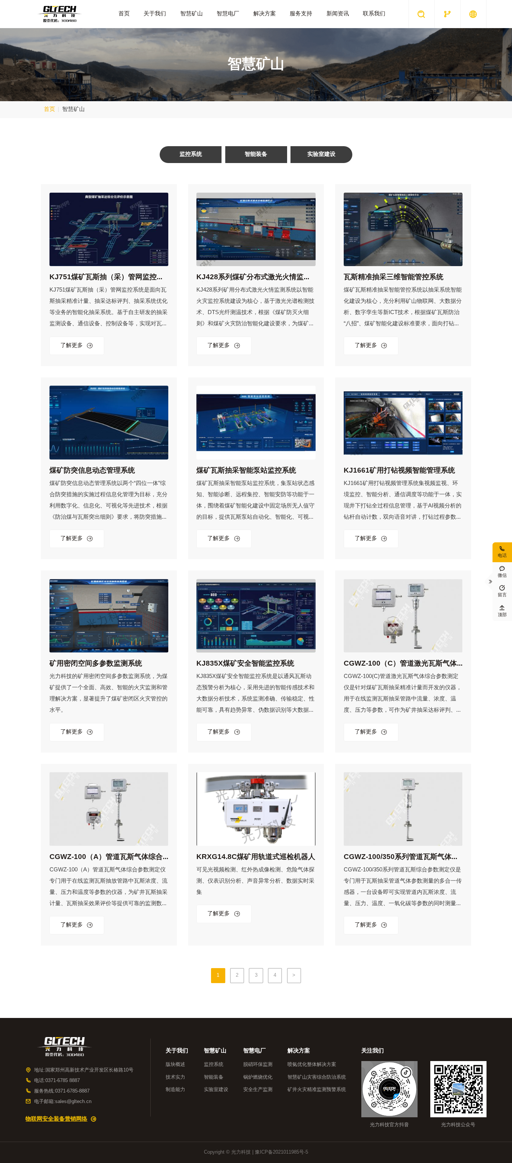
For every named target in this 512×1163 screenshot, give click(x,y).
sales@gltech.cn (73, 1101)
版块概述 (175, 1064)
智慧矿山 (191, 14)
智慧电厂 (228, 14)
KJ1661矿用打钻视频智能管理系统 (399, 470)
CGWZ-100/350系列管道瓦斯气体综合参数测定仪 (401, 857)
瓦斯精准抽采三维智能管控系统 (393, 277)
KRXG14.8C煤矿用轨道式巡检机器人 (255, 857)
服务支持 (301, 14)
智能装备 (213, 1077)
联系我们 (374, 14)
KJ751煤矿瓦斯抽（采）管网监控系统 (106, 277)
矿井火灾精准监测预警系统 (316, 1089)
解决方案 (264, 14)
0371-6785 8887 (62, 1080)
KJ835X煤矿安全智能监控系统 (245, 664)
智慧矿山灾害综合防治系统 (316, 1077)
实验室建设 (216, 1089)
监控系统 (213, 1064)
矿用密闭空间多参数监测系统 (95, 664)
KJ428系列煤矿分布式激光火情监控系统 (253, 277)
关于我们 (155, 14)
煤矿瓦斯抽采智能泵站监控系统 (246, 470)
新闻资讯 (337, 14)
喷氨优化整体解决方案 (311, 1064)
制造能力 (175, 1089)
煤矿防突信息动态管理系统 (92, 470)
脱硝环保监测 (257, 1064)
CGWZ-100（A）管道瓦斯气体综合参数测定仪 (106, 857)
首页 (124, 14)
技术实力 (175, 1077)
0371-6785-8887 (72, 1091)
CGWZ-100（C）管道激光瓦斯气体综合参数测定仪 (400, 664)
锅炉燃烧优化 (257, 1077)
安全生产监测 (257, 1089)
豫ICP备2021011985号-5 (281, 1152)
